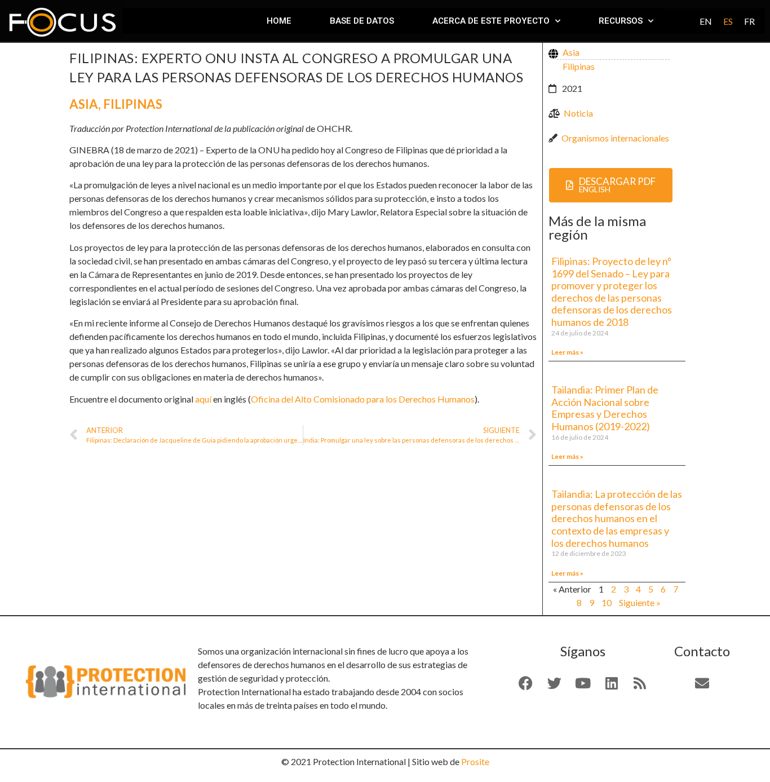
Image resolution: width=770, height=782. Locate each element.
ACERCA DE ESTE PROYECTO (491, 21)
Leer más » (567, 352)
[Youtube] (583, 683)
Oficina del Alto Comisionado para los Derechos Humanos (363, 399)
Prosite (475, 761)
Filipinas (132, 104)
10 (606, 602)
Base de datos (362, 21)
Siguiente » (640, 602)
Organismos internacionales (615, 137)
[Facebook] (526, 683)
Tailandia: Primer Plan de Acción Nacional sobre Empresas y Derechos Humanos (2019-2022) (604, 407)
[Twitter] (554, 683)
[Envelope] (702, 683)
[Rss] (640, 683)
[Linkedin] (612, 683)
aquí (203, 399)
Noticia (578, 113)
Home (279, 21)
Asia (83, 104)
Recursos (621, 21)
